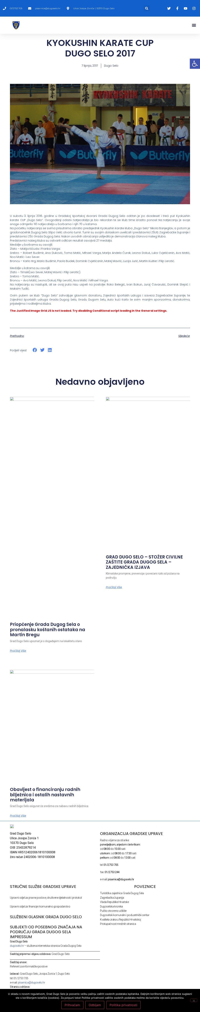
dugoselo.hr (17, 945)
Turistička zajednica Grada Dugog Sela (122, 893)
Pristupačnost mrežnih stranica (118, 923)
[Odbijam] (193, 1000)
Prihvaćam (72, 1005)
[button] (147, 8)
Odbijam (95, 1005)
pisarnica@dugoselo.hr (31, 982)
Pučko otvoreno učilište (113, 910)
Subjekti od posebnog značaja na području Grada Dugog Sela (46, 929)
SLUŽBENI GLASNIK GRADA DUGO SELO (46, 917)
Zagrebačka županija (112, 897)
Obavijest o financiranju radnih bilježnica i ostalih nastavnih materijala (45, 795)
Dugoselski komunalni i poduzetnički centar (124, 915)
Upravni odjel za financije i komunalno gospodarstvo (40, 906)
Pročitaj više (18, 650)
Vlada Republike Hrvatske (114, 902)
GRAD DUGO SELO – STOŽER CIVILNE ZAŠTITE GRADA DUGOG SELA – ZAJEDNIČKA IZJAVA (144, 562)
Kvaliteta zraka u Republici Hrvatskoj (120, 919)
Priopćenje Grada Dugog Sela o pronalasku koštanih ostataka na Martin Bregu (47, 629)
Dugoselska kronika (111, 906)
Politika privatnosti (123, 1005)
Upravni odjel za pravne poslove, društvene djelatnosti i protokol (46, 897)
